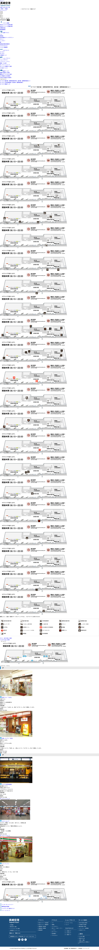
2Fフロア (2, 53)
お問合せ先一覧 (81, 938)
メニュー (2, 0)
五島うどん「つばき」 (7, 697)
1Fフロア (2, 52)
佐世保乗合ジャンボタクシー (7, 37)
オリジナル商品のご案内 (6, 66)
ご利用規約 (80, 948)
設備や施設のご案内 (5, 72)
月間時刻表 (2, 28)
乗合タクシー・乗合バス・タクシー (57, 928)
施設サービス (6, 71)
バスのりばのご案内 (5, 639)
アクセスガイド (3, 45)
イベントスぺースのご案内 (15, 928)
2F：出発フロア (68, 932)
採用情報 (11, 924)
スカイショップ (5, 821)
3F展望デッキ (3, 55)
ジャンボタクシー (55, 926)
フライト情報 (6, 23)
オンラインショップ (5, 64)
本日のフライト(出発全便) (6, 24)
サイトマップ (3, 10)
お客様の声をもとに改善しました (83, 942)
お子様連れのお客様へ (5, 76)
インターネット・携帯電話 (83, 928)
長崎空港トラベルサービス (15, 930)
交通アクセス (6, 32)
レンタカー (2, 40)
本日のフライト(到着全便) (6, 26)
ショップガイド (6, 58)
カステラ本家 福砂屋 (7, 784)
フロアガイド (6, 50)
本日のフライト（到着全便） (43, 924)
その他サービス (4, 68)
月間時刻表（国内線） (42, 926)
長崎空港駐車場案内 (5, 44)
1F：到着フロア (68, 930)
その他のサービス (82, 930)
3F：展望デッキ (68, 934)
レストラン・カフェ (5, 61)
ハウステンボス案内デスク (8, 908)
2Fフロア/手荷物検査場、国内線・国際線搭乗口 (11, 82)
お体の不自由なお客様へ (6, 77)
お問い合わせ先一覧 (5, 7)
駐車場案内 (54, 933)
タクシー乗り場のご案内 (6, 638)
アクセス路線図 (3, 47)
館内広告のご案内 (13, 926)
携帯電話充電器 (5, 906)
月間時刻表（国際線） (42, 928)
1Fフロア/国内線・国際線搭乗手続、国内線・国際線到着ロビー (15, 80)
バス (1, 34)
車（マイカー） (55, 931)
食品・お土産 (3, 63)
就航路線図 (2, 29)
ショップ (67, 924)
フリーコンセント (6, 910)
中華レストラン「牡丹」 (7, 738)
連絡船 (1, 35)
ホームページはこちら (29, 936)
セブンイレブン (5, 863)
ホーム (19, 9)
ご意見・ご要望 (4, 8)
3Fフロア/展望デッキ (5, 84)
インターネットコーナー (7, 904)
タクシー (2, 39)
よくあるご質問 (81, 936)
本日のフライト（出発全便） (43, 922)
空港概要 (66, 948)
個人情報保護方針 (73, 948)
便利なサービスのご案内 (6, 74)
